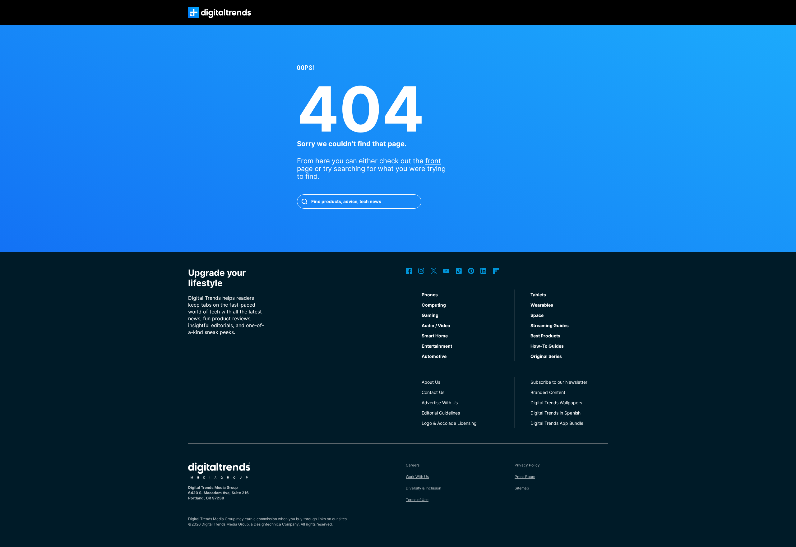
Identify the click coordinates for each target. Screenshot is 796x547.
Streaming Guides (549, 325)
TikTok (459, 271)
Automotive (434, 356)
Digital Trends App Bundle (556, 423)
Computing (434, 305)
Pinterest (471, 271)
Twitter (434, 271)
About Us (431, 382)
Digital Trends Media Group (225, 524)
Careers (412, 465)
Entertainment (437, 346)
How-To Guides (547, 346)
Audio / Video (436, 325)
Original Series (546, 356)
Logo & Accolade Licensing (449, 423)
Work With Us (417, 476)
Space (537, 315)
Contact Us (433, 392)
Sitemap (522, 488)
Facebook (409, 271)
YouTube (446, 271)
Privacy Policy (527, 465)
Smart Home (435, 335)
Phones (430, 294)
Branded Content (547, 392)
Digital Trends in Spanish (555, 412)
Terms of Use (417, 499)
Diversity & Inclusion (423, 488)
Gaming (430, 315)
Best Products (545, 335)
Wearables (541, 305)
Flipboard (496, 271)
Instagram (421, 271)
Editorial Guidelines (441, 412)
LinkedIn (483, 271)
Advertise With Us (440, 402)
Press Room (525, 476)
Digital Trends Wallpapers (556, 402)
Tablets (538, 294)
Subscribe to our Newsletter (558, 382)
